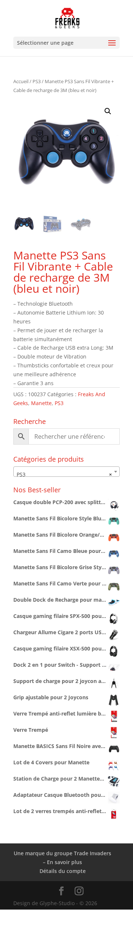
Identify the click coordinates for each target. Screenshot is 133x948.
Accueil (20, 81)
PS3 (37, 81)
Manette (41, 403)
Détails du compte (63, 870)
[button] (108, 111)
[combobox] (66, 471)
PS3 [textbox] (64, 474)
